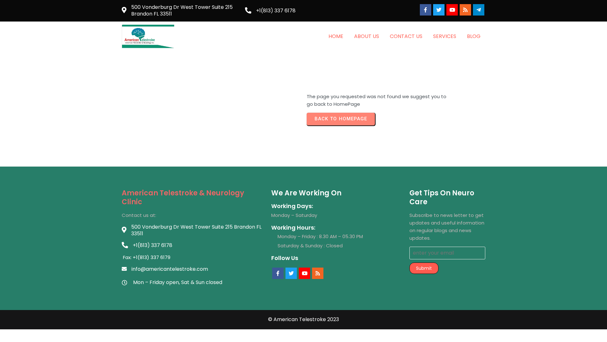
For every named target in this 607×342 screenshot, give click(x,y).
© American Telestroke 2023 (303, 319)
